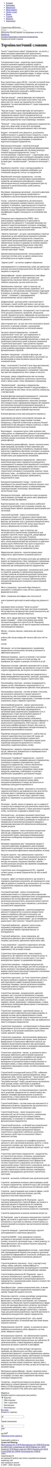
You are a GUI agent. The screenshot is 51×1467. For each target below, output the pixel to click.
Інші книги (10, 21)
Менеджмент (11, 10)
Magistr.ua (5, 34)
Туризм (9, 16)
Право (8, 14)
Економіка (10, 5)
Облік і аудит (11, 12)
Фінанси (9, 19)
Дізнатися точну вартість (11, 1436)
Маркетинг (10, 7)
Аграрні (9, 3)
